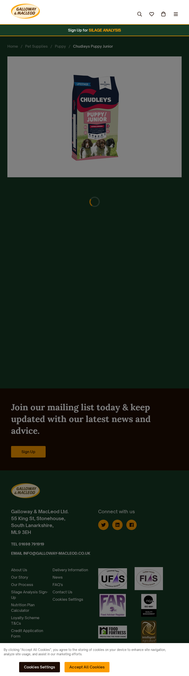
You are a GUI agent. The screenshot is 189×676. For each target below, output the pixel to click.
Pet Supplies (71, 14)
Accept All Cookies (87, 667)
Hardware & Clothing (110, 14)
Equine (45, 14)
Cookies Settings (39, 667)
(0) (163, 14)
